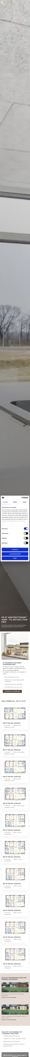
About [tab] (24, 502)
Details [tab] (15, 502)
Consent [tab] (5, 502)
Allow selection (15, 554)
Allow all (15, 549)
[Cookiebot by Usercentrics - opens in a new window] (21, 498)
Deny (15, 558)
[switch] (26, 533)
